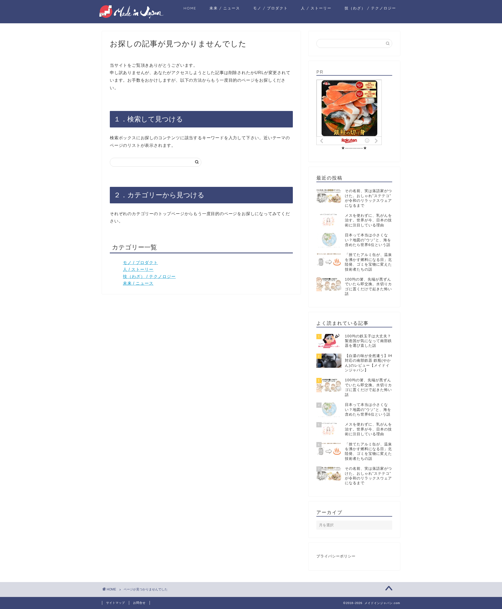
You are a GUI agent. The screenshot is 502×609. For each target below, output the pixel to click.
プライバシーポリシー (336, 556)
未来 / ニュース (224, 8)
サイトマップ (115, 602)
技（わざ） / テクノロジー (370, 8)
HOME (190, 8)
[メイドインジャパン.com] (132, 17)
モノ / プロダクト (270, 8)
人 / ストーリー (316, 8)
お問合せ (139, 602)
